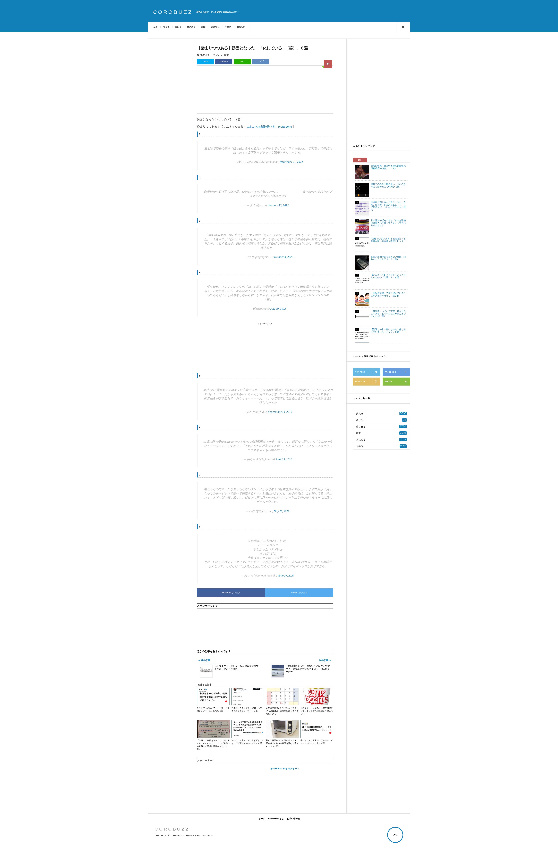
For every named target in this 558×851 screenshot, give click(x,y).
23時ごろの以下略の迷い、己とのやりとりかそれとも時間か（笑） (388, 185)
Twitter (205, 61)
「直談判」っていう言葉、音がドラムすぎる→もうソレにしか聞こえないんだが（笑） (388, 314)
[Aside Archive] (328, 64)
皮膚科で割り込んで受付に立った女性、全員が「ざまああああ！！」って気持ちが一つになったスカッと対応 (388, 206)
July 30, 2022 (278, 308)
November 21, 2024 (291, 162)
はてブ (261, 61)
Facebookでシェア (231, 592)
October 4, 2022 (283, 257)
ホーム (261, 818)
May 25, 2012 (281, 511)
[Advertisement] (265, 91)
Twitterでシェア (299, 592)
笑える (166, 27)
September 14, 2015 (280, 412)
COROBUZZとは (276, 818)
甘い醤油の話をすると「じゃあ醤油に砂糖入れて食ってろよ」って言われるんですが (388, 223)
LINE (242, 61)
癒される (191, 27)
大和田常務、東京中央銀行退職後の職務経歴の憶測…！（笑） (388, 167)
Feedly (388, 381)
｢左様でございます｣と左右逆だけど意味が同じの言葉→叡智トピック (388, 239)
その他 (228, 27)
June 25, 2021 (283, 459)
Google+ (360, 381)
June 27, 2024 (286, 575)
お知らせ (241, 27)
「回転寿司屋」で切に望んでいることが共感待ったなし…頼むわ (388, 294)
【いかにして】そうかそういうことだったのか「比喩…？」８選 (388, 276)
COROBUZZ (173, 12)
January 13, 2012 (278, 205)
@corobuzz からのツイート (284, 768)
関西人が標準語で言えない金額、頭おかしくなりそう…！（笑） (388, 258)
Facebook (224, 61)
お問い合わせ (293, 818)
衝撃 (203, 27)
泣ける (178, 27)
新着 (155, 27)
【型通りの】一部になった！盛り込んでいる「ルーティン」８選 (388, 330)
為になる (215, 27)
